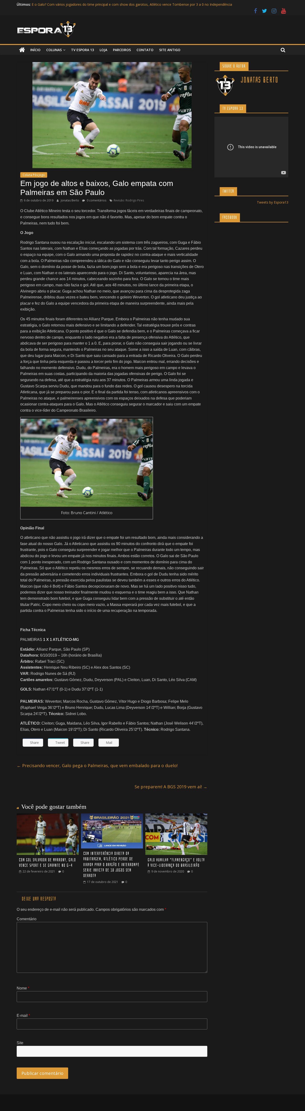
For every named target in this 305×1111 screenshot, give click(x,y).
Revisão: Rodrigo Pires (129, 200)
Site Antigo (169, 50)
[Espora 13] (22, 50)
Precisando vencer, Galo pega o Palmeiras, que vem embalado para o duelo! (97, 765)
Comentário (26, 919)
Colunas (54, 50)
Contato (145, 50)
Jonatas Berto (70, 200)
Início (35, 50)
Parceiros (122, 50)
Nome (23, 988)
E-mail (23, 1016)
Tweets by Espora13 (272, 202)
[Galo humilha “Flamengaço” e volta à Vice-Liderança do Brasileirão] (176, 816)
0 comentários (96, 200)
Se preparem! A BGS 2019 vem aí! (171, 786)
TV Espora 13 (82, 50)
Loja (103, 50)
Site (20, 1043)
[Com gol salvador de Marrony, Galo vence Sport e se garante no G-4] (48, 816)
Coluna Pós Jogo (34, 175)
